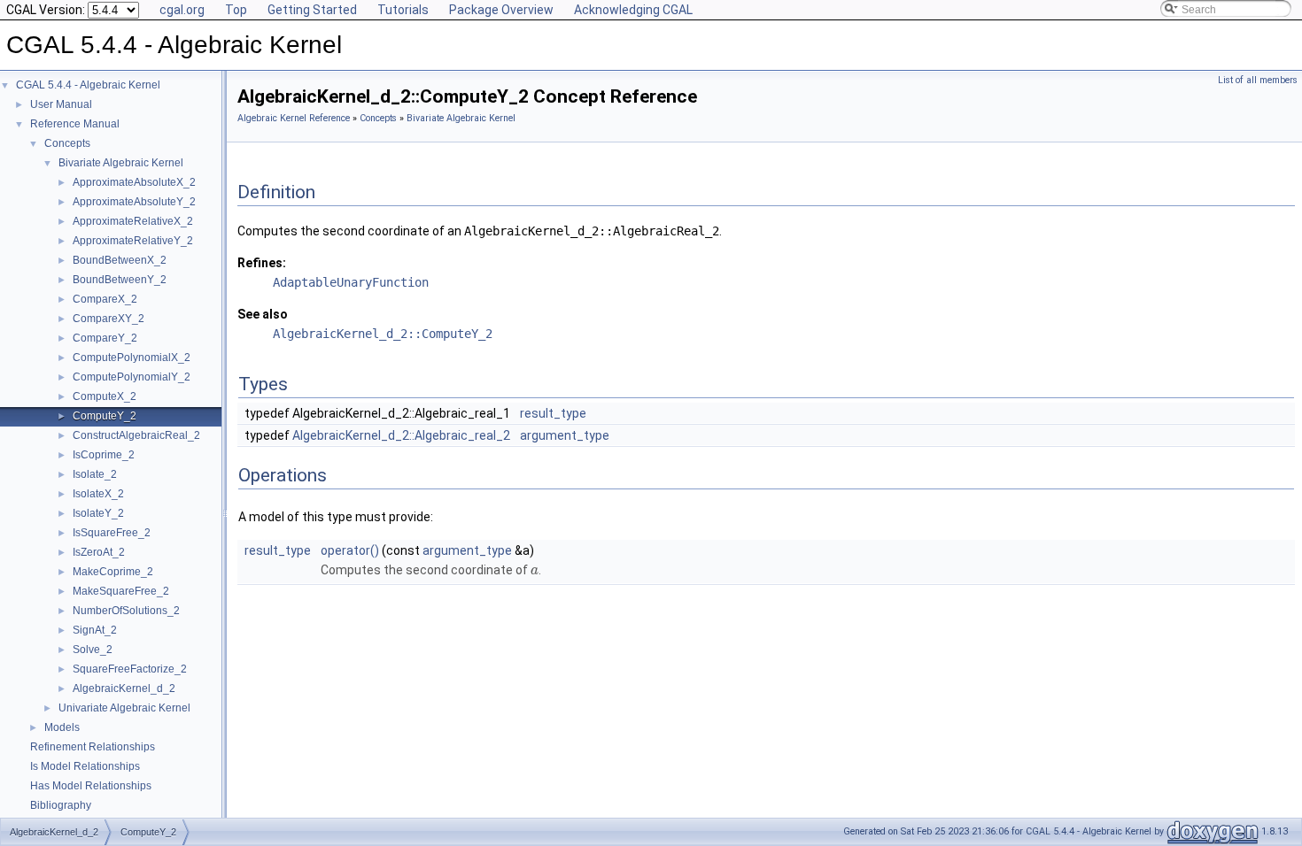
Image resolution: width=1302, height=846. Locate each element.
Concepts (67, 143)
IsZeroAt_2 (99, 552)
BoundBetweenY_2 (120, 279)
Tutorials (403, 10)
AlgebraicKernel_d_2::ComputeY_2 (382, 334)
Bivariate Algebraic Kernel (120, 163)
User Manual (61, 104)
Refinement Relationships (92, 747)
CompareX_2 (105, 299)
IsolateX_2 (98, 494)
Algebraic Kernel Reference (293, 118)
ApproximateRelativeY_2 (133, 241)
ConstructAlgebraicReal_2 (136, 435)
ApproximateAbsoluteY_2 (134, 202)
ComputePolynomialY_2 (131, 377)
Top (236, 10)
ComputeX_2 (104, 396)
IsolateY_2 (98, 513)
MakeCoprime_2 (113, 571)
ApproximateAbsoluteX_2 (134, 182)
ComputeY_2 (104, 416)
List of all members (1258, 80)
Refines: (261, 263)
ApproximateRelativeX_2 (133, 221)
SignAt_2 (95, 630)
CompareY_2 (105, 338)
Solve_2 (92, 649)
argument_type (564, 435)
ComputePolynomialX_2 (131, 357)
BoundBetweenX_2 (120, 260)
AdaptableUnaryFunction (351, 282)
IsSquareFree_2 (112, 533)
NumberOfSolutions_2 (126, 610)
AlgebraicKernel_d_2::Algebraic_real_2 (401, 435)
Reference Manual (75, 124)
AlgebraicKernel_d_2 (124, 688)
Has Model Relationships (90, 786)
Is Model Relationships (85, 766)
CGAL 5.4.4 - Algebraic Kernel (88, 85)
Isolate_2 (95, 474)
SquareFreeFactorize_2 (130, 669)
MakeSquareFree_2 (121, 591)
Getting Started (312, 10)
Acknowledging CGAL (633, 10)
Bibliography (60, 805)
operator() (350, 550)
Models (62, 727)
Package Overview (501, 10)
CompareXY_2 (108, 318)
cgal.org (182, 10)
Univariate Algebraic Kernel (124, 708)
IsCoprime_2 (104, 455)
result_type (553, 413)
